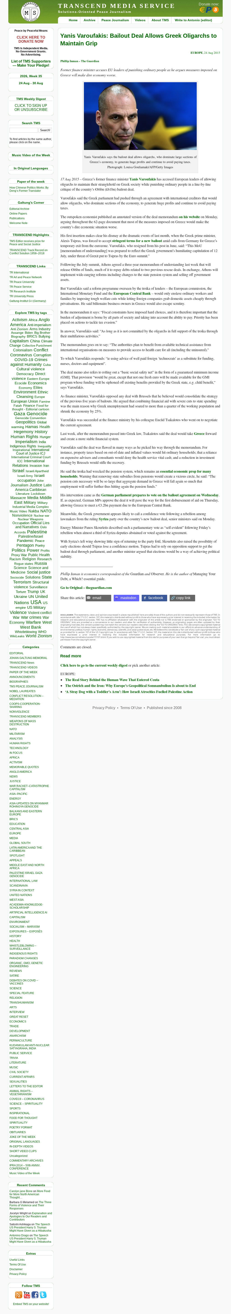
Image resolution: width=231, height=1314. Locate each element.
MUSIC (13, 1067)
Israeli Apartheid (37, 471)
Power (33, 550)
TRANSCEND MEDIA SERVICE (117, 5)
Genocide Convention (30, 418)
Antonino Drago (19, 1235)
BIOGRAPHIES (18, 681)
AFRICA (14, 757)
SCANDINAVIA (18, 885)
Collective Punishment (37, 345)
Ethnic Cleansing (32, 394)
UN (31, 597)
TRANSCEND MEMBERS (25, 716)
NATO (45, 511)
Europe (40, 397)
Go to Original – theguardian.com (86, 587)
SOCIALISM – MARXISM (24, 926)
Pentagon (25, 545)
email (96, 598)
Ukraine (20, 596)
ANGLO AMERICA (20, 771)
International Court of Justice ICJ (32, 451)
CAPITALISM (17, 917)
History (41, 431)
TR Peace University (22, 282)
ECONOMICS (17, 1021)
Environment (25, 392)
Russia (41, 563)
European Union (24, 401)
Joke (40, 480)
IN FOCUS (15, 752)
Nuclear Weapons (30, 519)
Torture (21, 592)
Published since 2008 (164, 708)
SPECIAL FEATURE (21, 993)
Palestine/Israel (30, 536)
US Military (36, 607)
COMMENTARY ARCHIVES (26, 1160)
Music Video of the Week (24, 1173)
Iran (46, 465)
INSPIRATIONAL (19, 1113)
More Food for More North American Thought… (29, 1194)
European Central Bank (132, 293)
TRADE (14, 1026)
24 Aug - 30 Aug (31, 83)
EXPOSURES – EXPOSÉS (25, 931)
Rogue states (23, 563)
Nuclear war (41, 515)
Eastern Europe (38, 378)
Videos (140, 20)
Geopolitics (26, 422)
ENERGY (15, 798)
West (47, 622)
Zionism (45, 636)
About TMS (160, 20)
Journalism (19, 485)
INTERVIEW (16, 1012)
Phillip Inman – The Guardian (79, 61)
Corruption (42, 355)
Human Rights (24, 436)
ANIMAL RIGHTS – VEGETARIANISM (21, 1093)
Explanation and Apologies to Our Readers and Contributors (30, 1216)
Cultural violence (30, 369)
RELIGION (15, 997)
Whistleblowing (26, 632)
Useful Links (17, 1259)
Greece (199, 433)
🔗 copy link (180, 598)
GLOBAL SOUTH (19, 843)
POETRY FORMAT (20, 1127)
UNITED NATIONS (20, 895)
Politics (18, 550)
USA (36, 602)
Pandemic (25, 541)
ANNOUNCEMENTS (22, 677)
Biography (18, 336)
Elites (37, 387)
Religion (29, 559)
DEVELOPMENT (19, 1031)
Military (30, 502)
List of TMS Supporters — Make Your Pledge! (31, 63)
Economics (37, 383)
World (31, 636)
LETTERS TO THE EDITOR (26, 1086)
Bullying (44, 336)
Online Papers (18, 213)
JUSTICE (15, 781)
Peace (39, 541)
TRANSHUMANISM (21, 1002)
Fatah (18, 405)
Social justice (39, 572)
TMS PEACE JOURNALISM (26, 686)
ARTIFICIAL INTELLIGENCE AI (28, 912)
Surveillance (38, 587)
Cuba (47, 364)
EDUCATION (17, 824)
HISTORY (15, 936)
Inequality (44, 446)
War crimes (31, 617)
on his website (189, 216)
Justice (36, 485)
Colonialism (22, 350)
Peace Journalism (115, 20)
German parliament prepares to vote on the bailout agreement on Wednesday (160, 494)
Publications (17, 218)
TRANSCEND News (21, 662)
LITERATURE (17, 1062)
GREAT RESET (18, 1016)
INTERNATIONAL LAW (23, 880)
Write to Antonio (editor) (193, 20)
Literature (23, 493)
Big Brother (42, 332)
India (42, 442)
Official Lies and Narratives (32, 525)
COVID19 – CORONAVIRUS (26, 1099)
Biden (29, 332)
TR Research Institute (22, 291)
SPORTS (15, 1108)
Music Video (18, 511)
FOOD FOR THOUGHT (23, 1118)
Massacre (18, 498)
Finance (29, 405)
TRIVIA (13, 1058)
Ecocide (21, 383)
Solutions (32, 577)
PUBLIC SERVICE (20, 1053)
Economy (25, 388)
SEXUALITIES (18, 1081)
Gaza (19, 413)
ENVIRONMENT (19, 922)
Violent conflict (39, 613)
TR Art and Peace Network (25, 277)
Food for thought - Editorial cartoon (30, 407)
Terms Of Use (17, 1264)
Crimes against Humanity (28, 362)
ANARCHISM (17, 1035)
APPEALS (15, 860)
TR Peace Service (20, 286)
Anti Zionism (19, 329)
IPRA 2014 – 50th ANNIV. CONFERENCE (24, 1167)
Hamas (31, 427)
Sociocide (17, 577)
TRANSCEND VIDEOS (23, 667)
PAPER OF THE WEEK (23, 672)
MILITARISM (17, 733)
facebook (155, 598)
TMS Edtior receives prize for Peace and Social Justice (27, 243)
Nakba (33, 511)
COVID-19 (23, 359)
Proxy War (19, 555)
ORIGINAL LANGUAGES (24, 1141)
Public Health (39, 555)
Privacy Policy (18, 1274)
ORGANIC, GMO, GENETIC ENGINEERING (26, 965)
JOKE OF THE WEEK (22, 1137)
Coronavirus (21, 354)
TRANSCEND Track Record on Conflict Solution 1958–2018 (28, 252)
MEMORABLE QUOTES (24, 767)
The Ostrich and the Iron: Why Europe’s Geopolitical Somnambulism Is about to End (130, 685)
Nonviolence (22, 515)
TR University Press (21, 296)
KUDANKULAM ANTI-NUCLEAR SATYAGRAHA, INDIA (29, 1047)
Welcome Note (18, 223)
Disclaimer (16, 1269)
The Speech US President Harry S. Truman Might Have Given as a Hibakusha (30, 1227)
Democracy (25, 374)
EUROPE (15, 833)
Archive (89, 20)
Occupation (20, 523)
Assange (17, 332)
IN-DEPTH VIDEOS (21, 1146)
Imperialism (26, 441)
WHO (42, 632)
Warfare (33, 622)
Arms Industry (40, 329)
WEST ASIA (16, 899)
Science (20, 568)
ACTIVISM (15, 762)
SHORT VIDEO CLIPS (23, 1151)
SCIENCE (15, 988)
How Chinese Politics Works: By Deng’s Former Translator (29, 189)
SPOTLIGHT (17, 855)
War (16, 617)
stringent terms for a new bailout (137, 240)
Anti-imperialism (39, 325)
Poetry (40, 545)
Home (73, 20)
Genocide (37, 413)
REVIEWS (15, 971)
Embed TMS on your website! (31, 1304)
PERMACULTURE (20, 1040)
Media (32, 497)
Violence (18, 612)
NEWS (13, 776)
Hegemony (23, 431)
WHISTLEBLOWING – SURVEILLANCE (22, 947)
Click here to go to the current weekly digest (93, 665)
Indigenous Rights (23, 446)
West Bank (30, 627)
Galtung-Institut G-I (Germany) (27, 301)
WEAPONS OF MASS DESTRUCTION (22, 723)
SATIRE (14, 975)
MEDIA (13, 838)
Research (44, 559)
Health (44, 427)
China (35, 341)
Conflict (41, 349)
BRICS (32, 336)
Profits (45, 550)
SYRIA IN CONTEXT (21, 890)
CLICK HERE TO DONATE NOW (31, 39)
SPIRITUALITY (18, 1122)
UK (42, 592)
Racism (15, 559)
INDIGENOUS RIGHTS (23, 953)
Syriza (104, 518)
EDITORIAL (16, 653)
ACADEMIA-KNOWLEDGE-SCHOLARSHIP (26, 906)
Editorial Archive (19, 208)
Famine (44, 401)
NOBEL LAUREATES (22, 691)
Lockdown (38, 493)
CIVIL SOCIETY (19, 1072)
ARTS (13, 1007)
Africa (33, 320)
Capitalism (19, 340)
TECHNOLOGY (18, 748)
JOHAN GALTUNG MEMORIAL (28, 658)
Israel (18, 470)
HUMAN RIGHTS (19, 743)
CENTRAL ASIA (19, 828)
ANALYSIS (16, 738)
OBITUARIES (17, 1132)
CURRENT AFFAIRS (22, 1076)
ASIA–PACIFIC (18, 794)
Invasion (36, 465)
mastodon (128, 598)
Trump (33, 591)
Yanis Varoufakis (142, 179)
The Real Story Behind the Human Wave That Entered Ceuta (112, 679)
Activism (19, 319)
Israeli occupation (31, 478)
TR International (19, 272)
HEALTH (14, 941)
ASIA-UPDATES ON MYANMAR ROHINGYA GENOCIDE (28, 805)
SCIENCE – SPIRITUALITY (26, 1103)
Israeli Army (25, 476)
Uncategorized (18, 1156)
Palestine (37, 531)
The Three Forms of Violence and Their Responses (30, 1205)
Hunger (45, 437)
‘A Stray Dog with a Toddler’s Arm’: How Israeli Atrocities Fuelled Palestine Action (129, 691)
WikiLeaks (17, 636)
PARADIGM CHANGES (23, 958)
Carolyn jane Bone (20, 1191)
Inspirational (21, 450)
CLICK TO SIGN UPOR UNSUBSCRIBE (31, 108)
